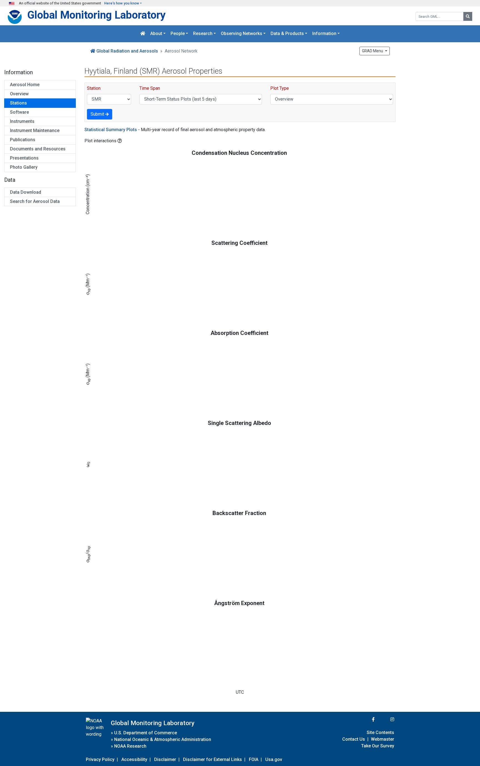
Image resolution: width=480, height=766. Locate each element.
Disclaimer (165, 759)
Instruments (22, 121)
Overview (19, 93)
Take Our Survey (377, 745)
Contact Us (353, 739)
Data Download (25, 192)
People (178, 33)
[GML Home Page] (143, 34)
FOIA (253, 759)
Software (19, 112)
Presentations (24, 158)
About (156, 33)
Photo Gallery (24, 167)
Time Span (149, 88)
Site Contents (380, 732)
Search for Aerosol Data (35, 201)
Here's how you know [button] (121, 3)
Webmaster (382, 739)
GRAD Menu (373, 51)
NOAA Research (130, 746)
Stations (18, 103)
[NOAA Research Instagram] (385, 719)
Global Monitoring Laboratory (96, 15)
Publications (22, 139)
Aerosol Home (24, 84)
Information (324, 33)
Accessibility (134, 759)
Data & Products (287, 33)
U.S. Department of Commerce (145, 732)
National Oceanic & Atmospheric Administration (162, 739)
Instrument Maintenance (34, 130)
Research (202, 33)
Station (94, 88)
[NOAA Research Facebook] (366, 719)
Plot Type (279, 88)
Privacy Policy (100, 759)
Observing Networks (241, 33)
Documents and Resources (38, 148)
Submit (98, 114)
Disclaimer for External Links (212, 759)
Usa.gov (273, 759)
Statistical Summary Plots (110, 129)
